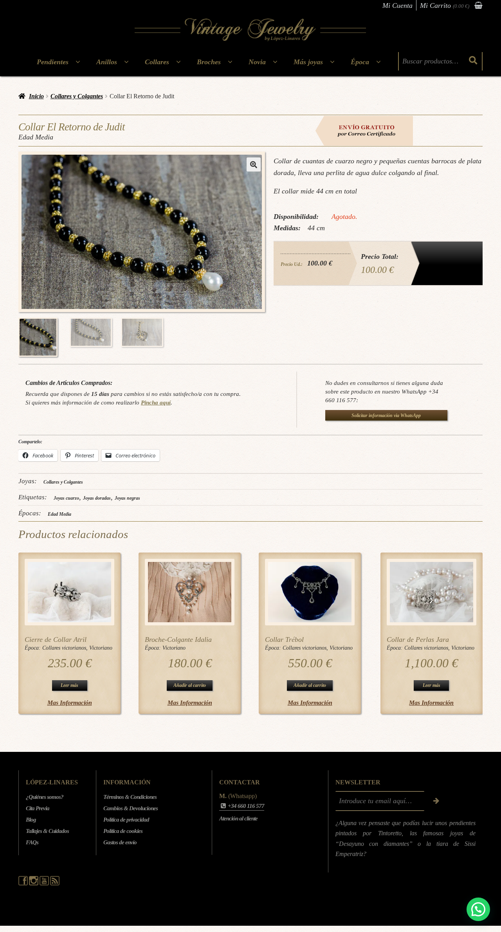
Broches (209, 62)
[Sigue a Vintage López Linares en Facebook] (23, 883)
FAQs (32, 842)
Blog (31, 819)
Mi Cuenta (397, 5)
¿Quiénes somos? (44, 797)
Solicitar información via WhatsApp (386, 415)
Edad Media (59, 514)
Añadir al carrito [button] (189, 685)
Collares (157, 62)
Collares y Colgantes (76, 96)
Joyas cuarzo (66, 498)
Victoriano (100, 648)
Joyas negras (127, 498)
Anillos (106, 62)
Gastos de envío (120, 842)
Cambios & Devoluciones (130, 808)
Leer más (69, 685)
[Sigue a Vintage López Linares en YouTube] (45, 883)
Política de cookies (122, 831)
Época (360, 62)
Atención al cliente (238, 818)
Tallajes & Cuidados (47, 831)
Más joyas (308, 62)
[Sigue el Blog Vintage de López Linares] (54, 883)
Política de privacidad (126, 819)
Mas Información (69, 702)
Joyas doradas (97, 498)
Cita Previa (37, 808)
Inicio (36, 96)
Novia (257, 62)
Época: (33, 648)
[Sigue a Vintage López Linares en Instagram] (34, 883)
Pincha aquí (156, 402)
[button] (254, 164)
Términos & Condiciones (130, 797)
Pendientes (52, 62)
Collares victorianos (64, 648)
